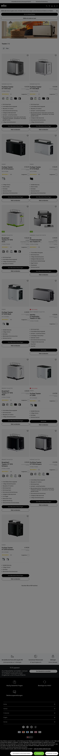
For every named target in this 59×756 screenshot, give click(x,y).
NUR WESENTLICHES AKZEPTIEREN (21, 753)
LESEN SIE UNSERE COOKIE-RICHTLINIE (42, 748)
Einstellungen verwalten (51, 753)
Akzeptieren (39, 753)
